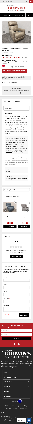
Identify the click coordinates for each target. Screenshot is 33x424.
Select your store (8, 77)
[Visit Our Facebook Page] (14, 344)
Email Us (24, 93)
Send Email (24, 315)
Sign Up (16, 338)
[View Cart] (30, 1)
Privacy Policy (9, 408)
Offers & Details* (23, 408)
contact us (9, 152)
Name (5, 277)
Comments (7, 305)
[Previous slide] (5, 210)
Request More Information (15, 71)
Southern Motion (8, 52)
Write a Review (16, 256)
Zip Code (6, 298)
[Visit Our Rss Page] (18, 344)
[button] (29, 32)
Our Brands (4, 413)
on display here (13, 82)
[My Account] (26, 1)
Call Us (10, 93)
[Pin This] (3, 66)
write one (20, 252)
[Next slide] (27, 210)
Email (5, 284)
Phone (5, 291)
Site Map (15, 408)
